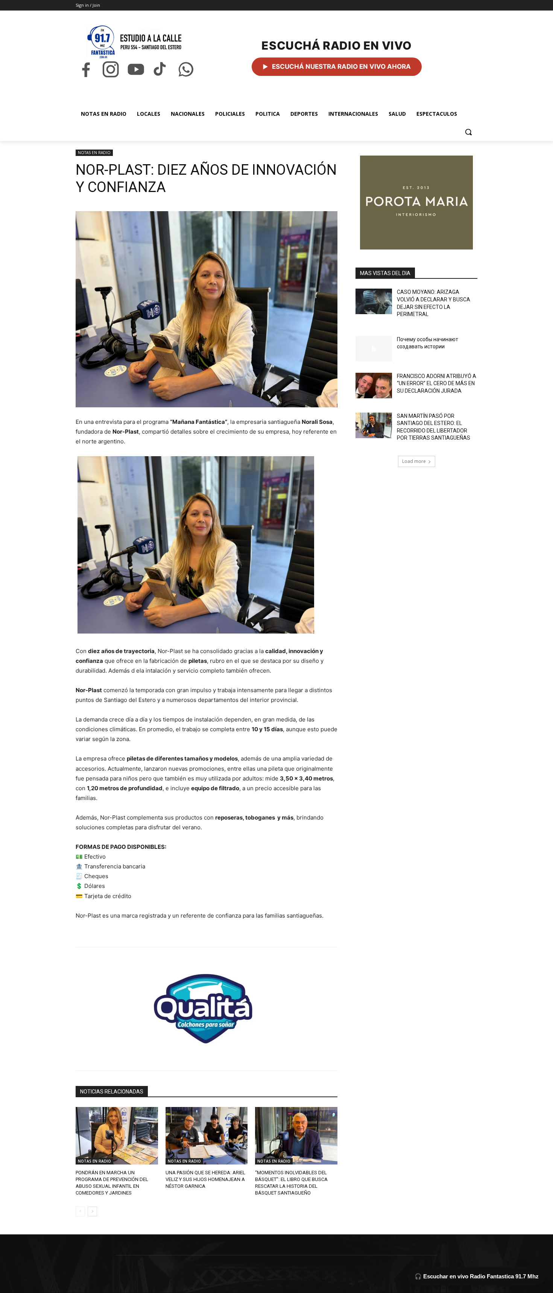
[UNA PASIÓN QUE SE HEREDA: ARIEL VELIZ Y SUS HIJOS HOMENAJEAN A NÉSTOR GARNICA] (207, 1135)
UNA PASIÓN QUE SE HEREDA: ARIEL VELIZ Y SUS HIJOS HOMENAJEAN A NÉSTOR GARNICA (205, 1179)
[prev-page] (80, 1211)
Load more (414, 461)
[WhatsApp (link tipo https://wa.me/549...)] (186, 69)
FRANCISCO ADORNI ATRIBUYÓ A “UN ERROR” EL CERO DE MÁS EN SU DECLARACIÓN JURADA (436, 383)
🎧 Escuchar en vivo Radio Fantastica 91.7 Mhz (477, 1276)
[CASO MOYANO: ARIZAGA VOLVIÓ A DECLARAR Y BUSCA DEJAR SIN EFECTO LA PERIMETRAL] (374, 301)
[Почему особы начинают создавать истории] (374, 348)
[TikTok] (160, 69)
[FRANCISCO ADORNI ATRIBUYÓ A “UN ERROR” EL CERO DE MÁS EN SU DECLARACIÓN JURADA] (374, 385)
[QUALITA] (206, 1006)
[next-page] (92, 1211)
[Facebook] (86, 69)
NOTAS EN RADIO (94, 152)
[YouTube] (136, 69)
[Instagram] (110, 69)
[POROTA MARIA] (416, 203)
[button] (468, 132)
